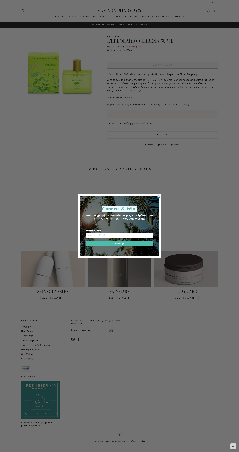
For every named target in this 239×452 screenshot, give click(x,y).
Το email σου (93, 230)
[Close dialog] (158, 196)
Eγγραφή (119, 243)
